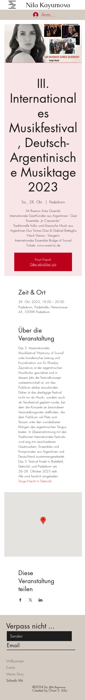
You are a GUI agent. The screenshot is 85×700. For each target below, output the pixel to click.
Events (10, 667)
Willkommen (15, 661)
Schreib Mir (14, 680)
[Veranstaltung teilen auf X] (30, 600)
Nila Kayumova (48, 5)
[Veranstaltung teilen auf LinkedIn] (40, 600)
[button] (12, 4)
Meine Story (15, 674)
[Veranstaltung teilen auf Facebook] (20, 600)
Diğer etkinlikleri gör (43, 264)
